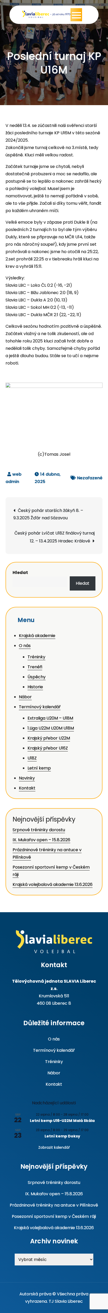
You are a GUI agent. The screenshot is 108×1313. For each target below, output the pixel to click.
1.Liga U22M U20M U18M (51, 728)
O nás (25, 646)
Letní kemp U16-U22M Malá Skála (62, 1120)
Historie (35, 687)
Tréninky (36, 657)
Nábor (25, 697)
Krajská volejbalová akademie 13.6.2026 (53, 884)
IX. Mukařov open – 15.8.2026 (41, 840)
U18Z (32, 758)
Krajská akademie (37, 636)
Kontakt (27, 788)
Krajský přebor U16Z (48, 748)
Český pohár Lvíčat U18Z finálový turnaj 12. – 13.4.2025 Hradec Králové (54, 537)
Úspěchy (37, 677)
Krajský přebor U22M (49, 738)
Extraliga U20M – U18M (50, 718)
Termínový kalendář (40, 707)
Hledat (20, 573)
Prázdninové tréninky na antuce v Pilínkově (54, 1205)
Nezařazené (89, 478)
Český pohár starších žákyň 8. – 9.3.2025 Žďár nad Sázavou (48, 514)
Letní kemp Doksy (62, 1136)
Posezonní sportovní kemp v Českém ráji (54, 1216)
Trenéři (35, 667)
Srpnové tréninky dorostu (39, 830)
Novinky (27, 778)
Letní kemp (39, 768)
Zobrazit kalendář (54, 1147)
